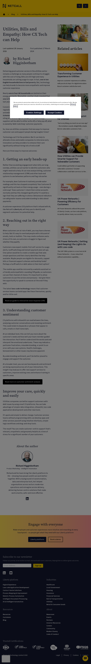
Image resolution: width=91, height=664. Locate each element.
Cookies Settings (34, 113)
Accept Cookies (55, 113)
